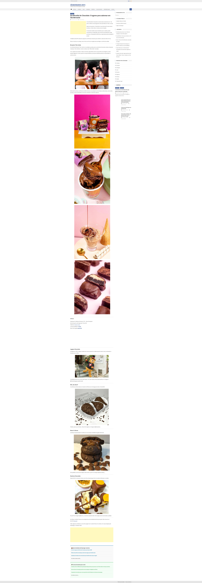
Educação (118, 65)
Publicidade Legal (107, 9)
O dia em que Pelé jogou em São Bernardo (126, 108)
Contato (112, 9)
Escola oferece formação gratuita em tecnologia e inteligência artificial (84, 569)
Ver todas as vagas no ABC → (76, 558)
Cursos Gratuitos (99, 9)
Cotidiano (79, 9)
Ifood (80, 326)
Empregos (88, 9)
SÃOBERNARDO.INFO (77, 5)
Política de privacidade (74, 0)
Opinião (117, 79)
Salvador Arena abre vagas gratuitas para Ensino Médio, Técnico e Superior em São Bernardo (123, 55)
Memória (93, 9)
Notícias (74, 9)
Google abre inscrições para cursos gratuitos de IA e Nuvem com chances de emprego (86, 572)
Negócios (118, 74)
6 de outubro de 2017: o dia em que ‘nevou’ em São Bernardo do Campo (126, 115)
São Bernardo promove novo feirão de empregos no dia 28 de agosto (123, 32)
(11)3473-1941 (77, 325)
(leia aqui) (75, 521)
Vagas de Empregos (119, 25)
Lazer (84, 9)
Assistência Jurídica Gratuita (121, 23)
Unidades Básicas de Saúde (121, 21)
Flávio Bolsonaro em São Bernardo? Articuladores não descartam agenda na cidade (123, 49)
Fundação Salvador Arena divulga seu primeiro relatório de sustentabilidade (122, 44)
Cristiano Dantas (81, 19)
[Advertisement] (78, 27)
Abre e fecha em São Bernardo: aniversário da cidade (123, 40)
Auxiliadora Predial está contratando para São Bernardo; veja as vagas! (84, 555)
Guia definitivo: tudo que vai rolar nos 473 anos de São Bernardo (123, 36)
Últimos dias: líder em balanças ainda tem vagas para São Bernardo (83, 552)
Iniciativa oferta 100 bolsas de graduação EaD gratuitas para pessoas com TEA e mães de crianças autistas (90, 566)
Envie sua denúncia (128, 581)
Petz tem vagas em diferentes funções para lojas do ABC (81, 550)
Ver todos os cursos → (75, 575)
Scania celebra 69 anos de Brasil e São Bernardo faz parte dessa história (125, 101)
